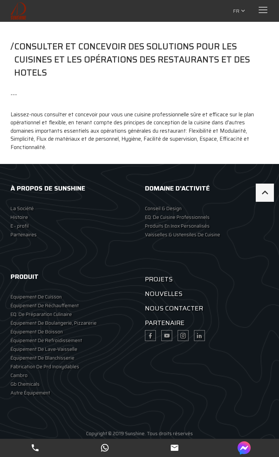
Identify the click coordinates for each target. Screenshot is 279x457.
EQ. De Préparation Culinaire (41, 314)
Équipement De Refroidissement (46, 340)
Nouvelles (163, 294)
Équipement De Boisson (37, 332)
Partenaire (165, 323)
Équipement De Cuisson (36, 297)
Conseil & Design (163, 208)
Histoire (19, 217)
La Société (22, 208)
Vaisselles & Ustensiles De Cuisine (182, 234)
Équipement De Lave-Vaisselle (44, 349)
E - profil (20, 226)
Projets (159, 279)
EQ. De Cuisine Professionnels (177, 217)
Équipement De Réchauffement (45, 305)
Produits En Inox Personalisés (177, 226)
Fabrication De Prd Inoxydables (45, 366)
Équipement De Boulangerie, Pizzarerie (54, 323)
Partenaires (24, 234)
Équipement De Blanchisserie (42, 358)
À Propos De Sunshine (48, 188)
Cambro (19, 375)
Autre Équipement (30, 393)
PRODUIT (25, 277)
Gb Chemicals (25, 384)
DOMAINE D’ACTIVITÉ (177, 188)
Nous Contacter (174, 308)
